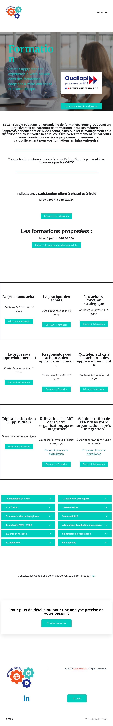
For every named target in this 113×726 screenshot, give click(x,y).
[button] (102, 12)
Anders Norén (101, 719)
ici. (93, 575)
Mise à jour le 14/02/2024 (56, 199)
